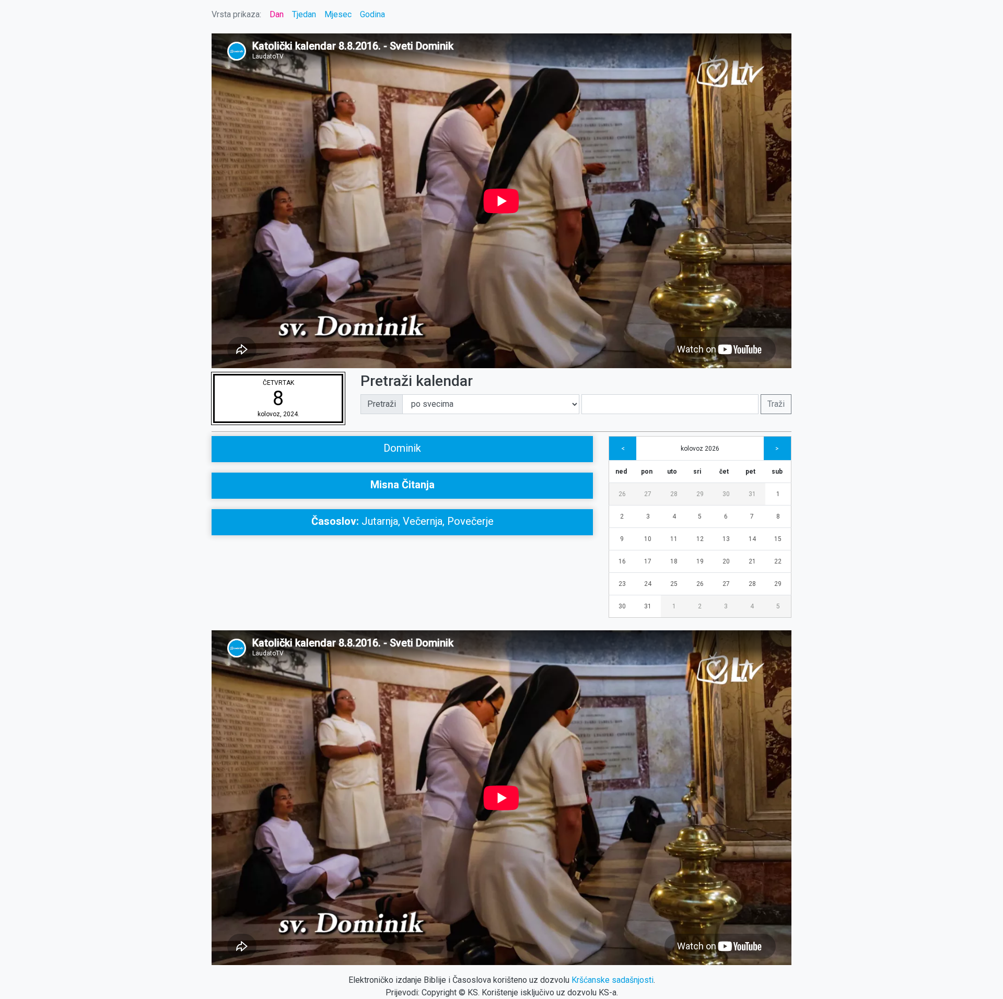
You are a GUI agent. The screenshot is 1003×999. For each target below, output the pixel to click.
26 (622, 494)
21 (752, 561)
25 (674, 583)
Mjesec (338, 14)
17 (647, 561)
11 (674, 539)
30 (726, 494)
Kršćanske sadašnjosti (613, 980)
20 (726, 561)
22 (778, 561)
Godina (372, 14)
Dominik (402, 448)
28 (674, 494)
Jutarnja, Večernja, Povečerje (402, 521)
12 (700, 539)
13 (726, 539)
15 (778, 539)
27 (647, 494)
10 (647, 539)
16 (622, 561)
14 (752, 539)
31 (752, 494)
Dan (277, 14)
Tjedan (304, 14)
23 (622, 583)
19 (700, 561)
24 (647, 583)
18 (674, 561)
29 (700, 494)
